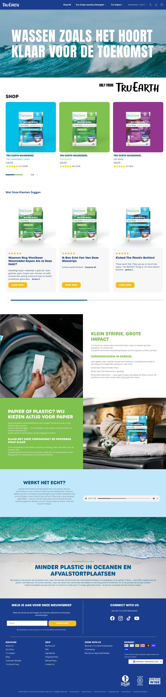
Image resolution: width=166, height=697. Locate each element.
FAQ (47, 649)
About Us (10, 646)
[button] (91, 4)
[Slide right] (37, 174)
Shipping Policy (51, 657)
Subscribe (62, 623)
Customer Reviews (13, 660)
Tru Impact (10, 653)
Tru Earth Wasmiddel (20, 155)
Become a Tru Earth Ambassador (99, 646)
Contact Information (140, 691)
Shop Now (18, 285)
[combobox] (146, 661)
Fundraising (90, 649)
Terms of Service (100, 691)
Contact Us (49, 664)
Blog (8, 657)
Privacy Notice (75, 691)
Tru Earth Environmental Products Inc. (40, 691)
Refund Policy (51, 660)
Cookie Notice (126, 691)
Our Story (10, 649)
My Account (50, 646)
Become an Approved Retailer (97, 653)
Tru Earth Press (12, 664)
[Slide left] (27, 174)
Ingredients (50, 653)
